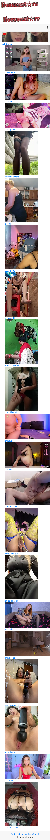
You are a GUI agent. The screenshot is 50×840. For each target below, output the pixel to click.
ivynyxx (8, 101)
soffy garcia (10, 129)
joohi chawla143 (12, 365)
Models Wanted (32, 834)
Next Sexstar (6, 44)
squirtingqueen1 (12, 705)
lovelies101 (10, 318)
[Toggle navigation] (5, 12)
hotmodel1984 (11, 506)
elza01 (8, 224)
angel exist (10, 658)
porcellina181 (11, 412)
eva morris (10, 780)
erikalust (9, 441)
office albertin (11, 601)
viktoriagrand (11, 752)
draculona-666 (11, 553)
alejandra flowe (12, 827)
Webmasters (17, 834)
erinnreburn (10, 72)
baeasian (9, 469)
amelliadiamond (12, 176)
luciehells (9, 629)
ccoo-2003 (10, 271)
